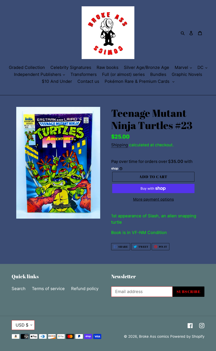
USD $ (22, 325)
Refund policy (85, 288)
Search (19, 288)
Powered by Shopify (187, 336)
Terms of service (48, 288)
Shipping (119, 145)
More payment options (153, 199)
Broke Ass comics (154, 336)
